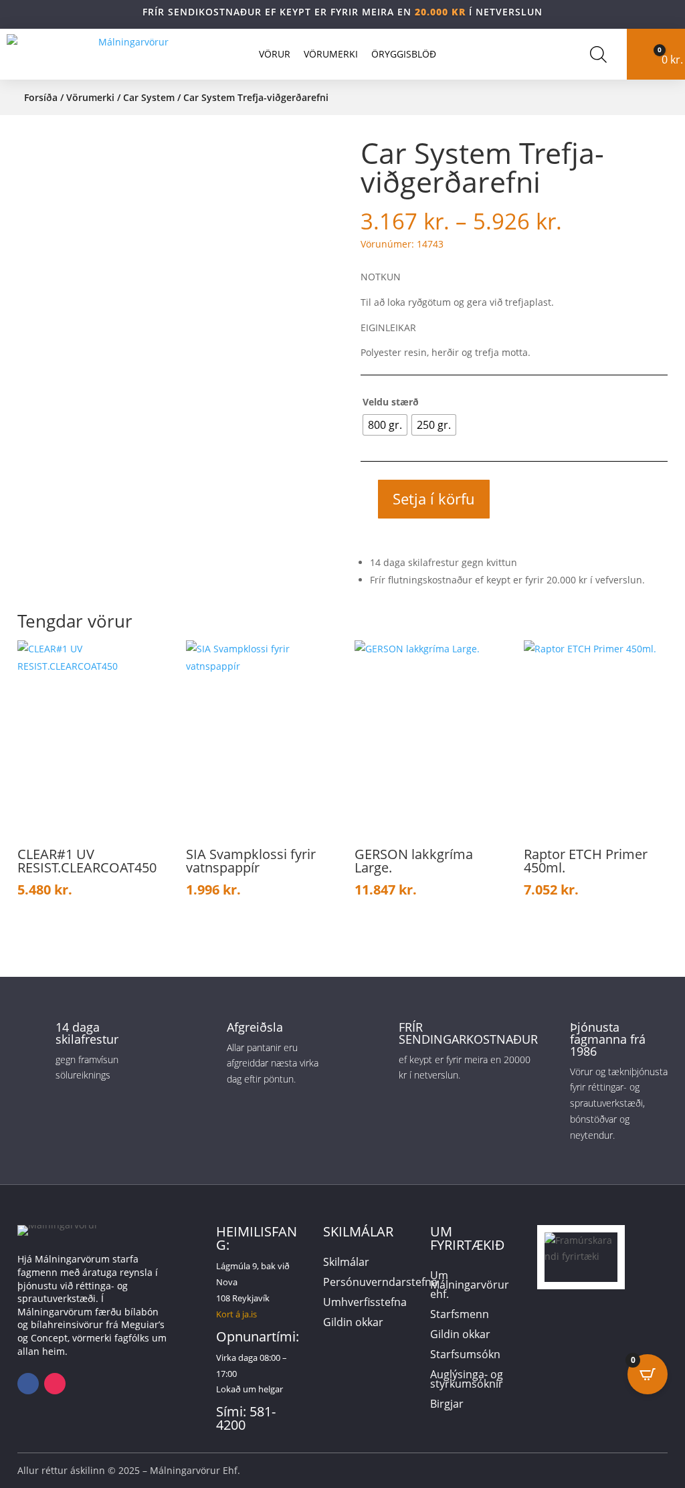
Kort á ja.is (236, 1314)
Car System (149, 97)
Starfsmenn (459, 1315)
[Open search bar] (598, 54)
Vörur (274, 54)
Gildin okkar (353, 1323)
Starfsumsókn (465, 1356)
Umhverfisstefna (365, 1303)
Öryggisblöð (403, 54)
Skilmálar (346, 1263)
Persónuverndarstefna (380, 1283)
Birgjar (447, 1405)
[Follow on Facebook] (28, 1383)
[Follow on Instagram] (55, 1383)
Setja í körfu (434, 498)
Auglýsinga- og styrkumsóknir (466, 1380)
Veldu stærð (391, 401)
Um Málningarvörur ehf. (469, 1286)
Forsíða (41, 97)
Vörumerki (331, 54)
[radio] (385, 425)
